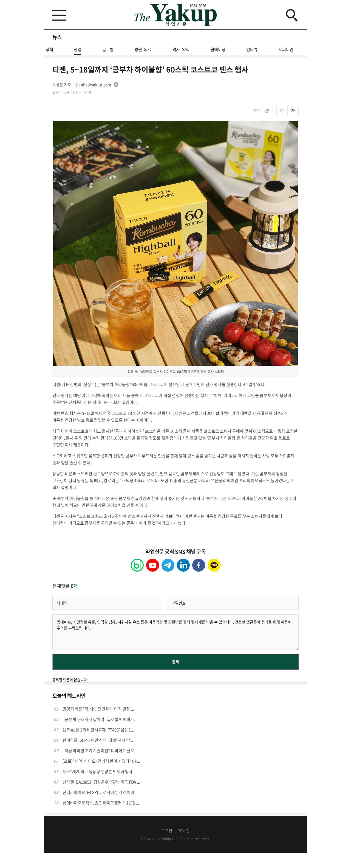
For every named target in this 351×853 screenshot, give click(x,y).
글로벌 (108, 49)
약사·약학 (181, 49)
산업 (77, 49)
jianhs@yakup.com (93, 84)
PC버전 (183, 830)
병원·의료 (143, 49)
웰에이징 (217, 49)
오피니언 (285, 49)
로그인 (166, 830)
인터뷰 (251, 49)
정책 (49, 49)
